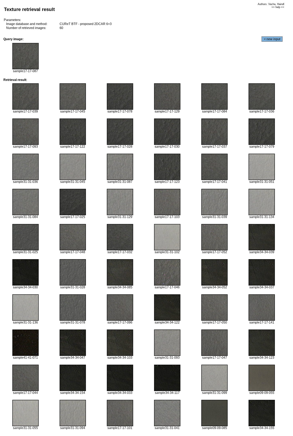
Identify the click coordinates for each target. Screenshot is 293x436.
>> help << (277, 7)
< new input (272, 39)
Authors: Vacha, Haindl (271, 4)
